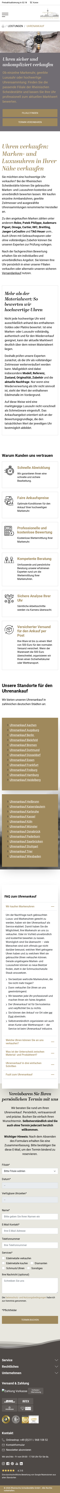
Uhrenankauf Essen (22, 760)
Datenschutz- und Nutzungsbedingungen (25, 1297)
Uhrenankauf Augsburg (24, 730)
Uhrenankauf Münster (23, 826)
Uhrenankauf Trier (21, 851)
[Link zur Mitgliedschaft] (6, 1419)
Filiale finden (30, 113)
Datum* (6, 1179)
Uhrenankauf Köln (21, 821)
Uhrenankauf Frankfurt (24, 765)
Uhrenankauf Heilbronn (24, 801)
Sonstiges (37, 1268)
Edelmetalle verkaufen (18, 1258)
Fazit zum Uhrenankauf (19, 1074)
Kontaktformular (15, 1444)
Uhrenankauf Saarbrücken (26, 841)
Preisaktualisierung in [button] (14, 2)
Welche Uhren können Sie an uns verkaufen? (25, 1042)
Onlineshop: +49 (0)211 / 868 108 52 (27, 1439)
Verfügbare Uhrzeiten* (14, 1193)
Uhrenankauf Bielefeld (24, 740)
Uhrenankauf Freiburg (23, 770)
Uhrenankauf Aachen (23, 725)
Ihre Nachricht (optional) (15, 1274)
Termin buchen (30, 1320)
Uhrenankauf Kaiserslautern (27, 806)
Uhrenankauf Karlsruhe (24, 811)
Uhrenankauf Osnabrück (25, 831)
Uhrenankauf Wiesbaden (25, 856)
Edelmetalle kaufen (17, 1263)
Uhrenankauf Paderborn (25, 836)
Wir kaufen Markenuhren (20, 906)
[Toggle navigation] (6, 13)
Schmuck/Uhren (15, 1268)
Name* (6, 1210)
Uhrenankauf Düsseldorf (25, 755)
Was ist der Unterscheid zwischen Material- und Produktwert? (25, 1053)
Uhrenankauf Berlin (22, 735)
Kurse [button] (35, 2)
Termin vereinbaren (30, 122)
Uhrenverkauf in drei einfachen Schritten (23, 1065)
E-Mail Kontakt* (11, 1224)
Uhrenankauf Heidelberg (25, 780)
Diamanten (41, 1263)
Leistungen (15, 26)
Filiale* (6, 1164)
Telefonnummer (11, 1238)
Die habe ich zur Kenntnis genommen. (28, 1299)
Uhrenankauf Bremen (23, 745)
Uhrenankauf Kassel (22, 816)
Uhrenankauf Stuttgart (24, 846)
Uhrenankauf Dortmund (25, 750)
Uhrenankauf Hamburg (24, 775)
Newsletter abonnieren (18, 1449)
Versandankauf (11, 273)
